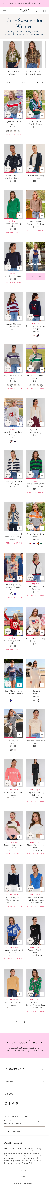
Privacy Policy (28, 1163)
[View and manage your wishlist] (40, 11)
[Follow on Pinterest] (17, 1103)
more (43, 34)
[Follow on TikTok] (13, 1103)
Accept (23, 1170)
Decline (23, 1177)
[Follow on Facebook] (9, 1103)
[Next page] (33, 1022)
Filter (5, 82)
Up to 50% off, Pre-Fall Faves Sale (24, 3)
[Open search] (36, 11)
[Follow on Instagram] (5, 1103)
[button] (24, 1069)
